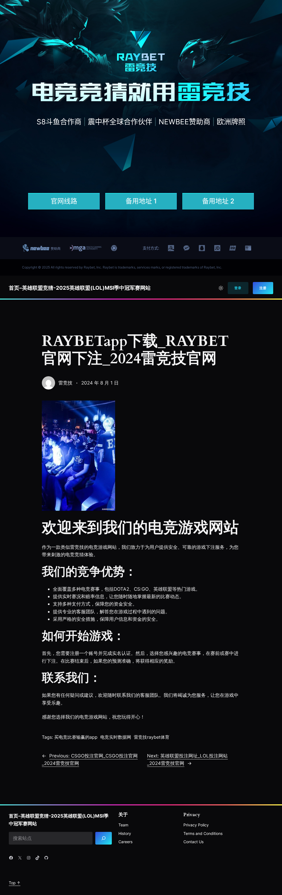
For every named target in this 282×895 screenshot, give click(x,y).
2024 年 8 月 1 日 (100, 383)
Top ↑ (14, 882)
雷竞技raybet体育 (151, 737)
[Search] (103, 838)
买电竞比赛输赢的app (75, 737)
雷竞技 (65, 383)
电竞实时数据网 (115, 737)
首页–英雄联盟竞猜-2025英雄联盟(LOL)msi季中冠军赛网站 (80, 288)
